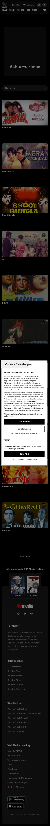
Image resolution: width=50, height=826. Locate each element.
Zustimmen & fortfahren (24, 422)
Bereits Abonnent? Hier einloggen (24, 459)
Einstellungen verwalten (24, 429)
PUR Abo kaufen (24, 454)
